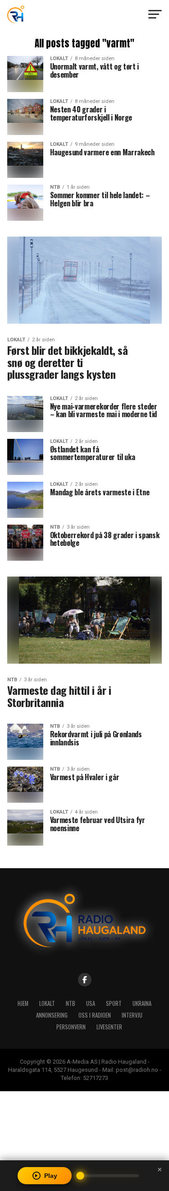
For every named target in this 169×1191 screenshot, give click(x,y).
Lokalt (47, 1003)
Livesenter (109, 1027)
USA (90, 1003)
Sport (114, 1003)
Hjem (23, 1003)
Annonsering (52, 1015)
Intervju (132, 1015)
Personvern (71, 1027)
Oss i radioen (94, 1015)
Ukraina (141, 1003)
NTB (70, 1003)
